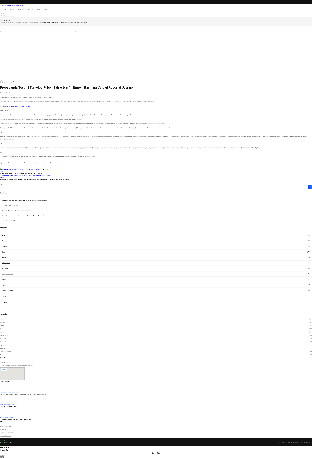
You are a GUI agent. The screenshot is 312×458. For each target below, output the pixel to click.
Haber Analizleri (156, 263)
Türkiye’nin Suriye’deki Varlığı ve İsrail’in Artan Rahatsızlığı (16, 210)
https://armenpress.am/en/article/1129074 (17, 106)
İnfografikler (156, 268)
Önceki (1, 171)
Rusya (44, 163)
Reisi (40, 163)
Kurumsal (12, 9)
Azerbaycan (11, 163)
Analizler (156, 235)
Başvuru (38, 9)
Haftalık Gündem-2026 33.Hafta (10, 220)
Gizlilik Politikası (4, 429)
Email (1, 455)
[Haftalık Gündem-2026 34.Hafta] (3, 400)
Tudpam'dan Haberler (156, 290)
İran (28, 163)
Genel (156, 252)
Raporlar (156, 279)
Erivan (17, 163)
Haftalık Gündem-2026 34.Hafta (10, 205)
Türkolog (60, 163)
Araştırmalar (21, 9)
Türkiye (55, 163)
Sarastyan (50, 163)
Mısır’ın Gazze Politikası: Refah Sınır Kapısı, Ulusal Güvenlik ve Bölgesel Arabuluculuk (23, 215)
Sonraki (2, 177)
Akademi (30, 9)
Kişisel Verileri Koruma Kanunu (7, 426)
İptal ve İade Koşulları (5, 436)
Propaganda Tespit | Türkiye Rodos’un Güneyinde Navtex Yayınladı (21, 173)
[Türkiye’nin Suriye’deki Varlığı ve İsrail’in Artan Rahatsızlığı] (3, 413)
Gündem (156, 257)
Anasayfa (3, 9)
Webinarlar (156, 296)
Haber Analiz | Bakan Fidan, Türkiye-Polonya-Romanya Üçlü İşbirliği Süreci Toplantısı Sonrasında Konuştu (34, 179)
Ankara (5, 163)
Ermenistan (23, 163)
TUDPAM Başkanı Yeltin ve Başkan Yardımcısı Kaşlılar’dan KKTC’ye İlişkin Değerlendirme (24, 200)
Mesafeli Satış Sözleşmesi (7, 432)
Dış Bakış (156, 241)
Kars (31, 163)
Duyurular (156, 246)
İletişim (45, 9)
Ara (1, 184)
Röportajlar (156, 285)
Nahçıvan (35, 163)
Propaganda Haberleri (156, 274)
